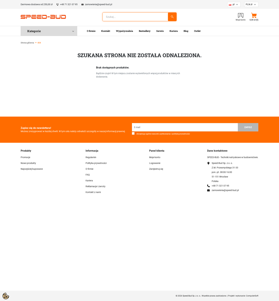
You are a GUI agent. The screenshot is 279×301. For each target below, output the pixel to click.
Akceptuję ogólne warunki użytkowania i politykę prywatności (162, 134)
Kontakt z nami (93, 192)
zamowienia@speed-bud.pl (98, 4)
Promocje (25, 157)
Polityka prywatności (96, 163)
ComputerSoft (252, 296)
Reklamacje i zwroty (95, 186)
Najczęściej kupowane (32, 169)
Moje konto (154, 157)
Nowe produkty (28, 163)
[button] (253, 17)
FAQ (88, 174)
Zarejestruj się (156, 169)
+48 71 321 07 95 (69, 4)
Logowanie (154, 163)
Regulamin (91, 157)
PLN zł (249, 4)
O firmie (89, 169)
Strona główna (27, 43)
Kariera (89, 180)
